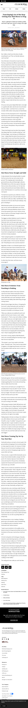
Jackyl (16, 111)
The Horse (4, 655)
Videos (24, 8)
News (4, 8)
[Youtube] (5, 1)
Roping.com (4, 664)
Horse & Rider (4, 653)
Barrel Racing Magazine (6, 651)
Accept (4, 705)
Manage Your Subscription (7, 679)
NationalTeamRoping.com (7, 675)
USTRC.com (4, 673)
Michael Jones (20, 404)
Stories (16, 8)
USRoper (3, 666)
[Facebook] (1, 1)
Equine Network (5, 686)
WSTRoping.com (5, 671)
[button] (2, 567)
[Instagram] (3, 1)
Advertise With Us (5, 688)
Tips (10, 8)
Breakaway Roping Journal (7, 648)
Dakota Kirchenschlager (13, 117)
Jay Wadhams (14, 209)
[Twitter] (6, 639)
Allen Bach (18, 105)
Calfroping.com (5, 657)
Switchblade (23, 111)
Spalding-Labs (4, 668)
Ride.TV (3, 677)
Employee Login (5, 691)
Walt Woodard (8, 190)
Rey (17, 125)
